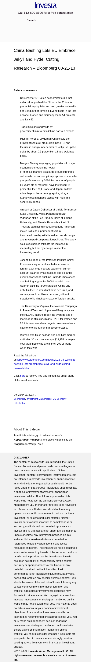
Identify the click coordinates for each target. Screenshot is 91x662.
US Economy (59, 399)
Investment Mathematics (39, 399)
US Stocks (19, 403)
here (22, 375)
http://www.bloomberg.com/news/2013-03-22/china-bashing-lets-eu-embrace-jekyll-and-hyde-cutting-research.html (45, 364)
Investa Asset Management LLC (45, 5)
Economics (19, 399)
